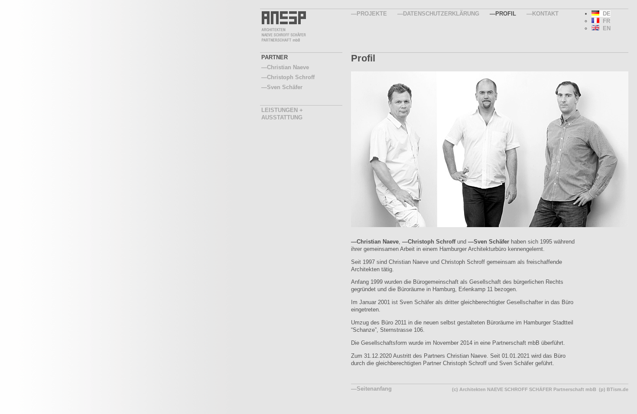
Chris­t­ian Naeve (378, 241)
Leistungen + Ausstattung (282, 114)
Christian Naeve (288, 67)
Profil (505, 13)
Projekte (372, 13)
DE (605, 13)
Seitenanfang (374, 388)
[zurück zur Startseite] (283, 40)
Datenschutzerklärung (441, 13)
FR (604, 21)
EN (605, 28)
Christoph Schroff (431, 241)
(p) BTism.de (613, 389)
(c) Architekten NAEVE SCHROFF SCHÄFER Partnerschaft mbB (524, 389)
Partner (274, 57)
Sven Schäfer (491, 241)
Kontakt (545, 13)
